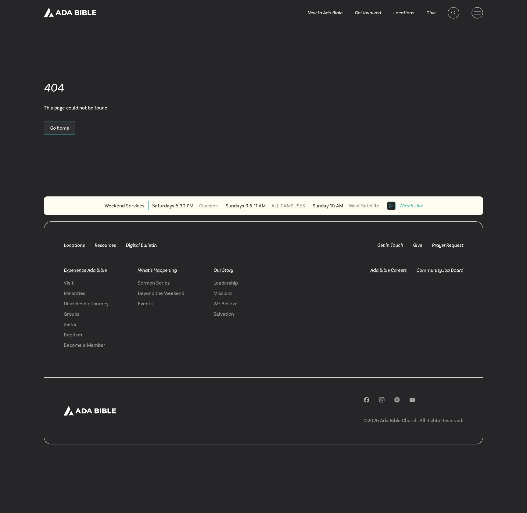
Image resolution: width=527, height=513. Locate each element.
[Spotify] (397, 400)
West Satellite (364, 206)
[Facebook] (366, 400)
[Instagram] (382, 400)
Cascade (208, 206)
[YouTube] (412, 400)
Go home (59, 128)
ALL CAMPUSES (288, 206)
